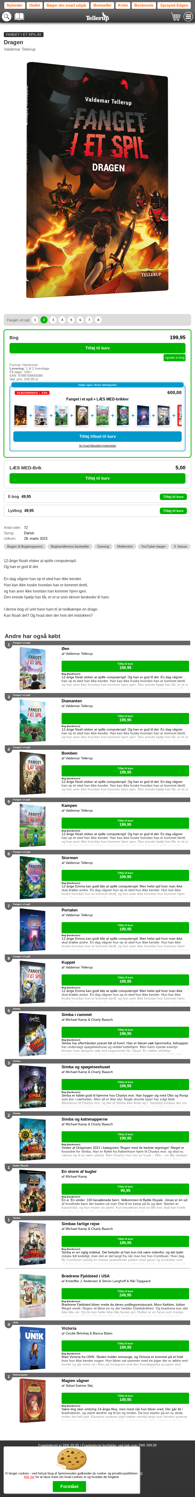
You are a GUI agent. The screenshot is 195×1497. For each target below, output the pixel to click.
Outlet (34, 5)
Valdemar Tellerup (19, 49)
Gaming (103, 546)
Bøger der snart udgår (67, 5)
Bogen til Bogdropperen (25, 546)
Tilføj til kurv (97, 348)
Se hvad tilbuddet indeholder (97, 446)
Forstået (69, 1486)
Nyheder (14, 5)
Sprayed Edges (174, 5)
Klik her (29, 1477)
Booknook (143, 5)
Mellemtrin (125, 546)
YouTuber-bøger (153, 546)
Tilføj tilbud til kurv (97, 436)
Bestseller (102, 5)
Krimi (123, 5)
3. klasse (180, 546)
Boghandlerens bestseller (70, 546)
